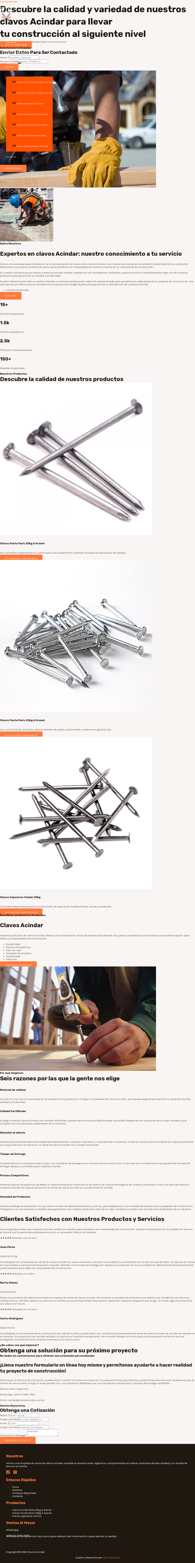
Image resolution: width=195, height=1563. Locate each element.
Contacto (11, 156)
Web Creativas (111, 1557)
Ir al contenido (8, 1)
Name (4, 1415)
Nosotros (11, 42)
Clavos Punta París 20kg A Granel (34, 82)
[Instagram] (9, 11)
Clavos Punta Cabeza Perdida (32, 146)
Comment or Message (13, 1435)
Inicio (9, 31)
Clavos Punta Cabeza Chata (31, 135)
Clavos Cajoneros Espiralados (32, 124)
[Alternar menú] (29, 73)
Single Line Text (9, 1419)
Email (4, 1423)
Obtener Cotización (18, 1440)
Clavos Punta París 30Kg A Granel (34, 92)
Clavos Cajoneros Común (30, 103)
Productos (12, 63)
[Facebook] (2, 11)
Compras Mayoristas (17, 52)
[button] (19, 63)
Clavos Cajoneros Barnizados (32, 114)
